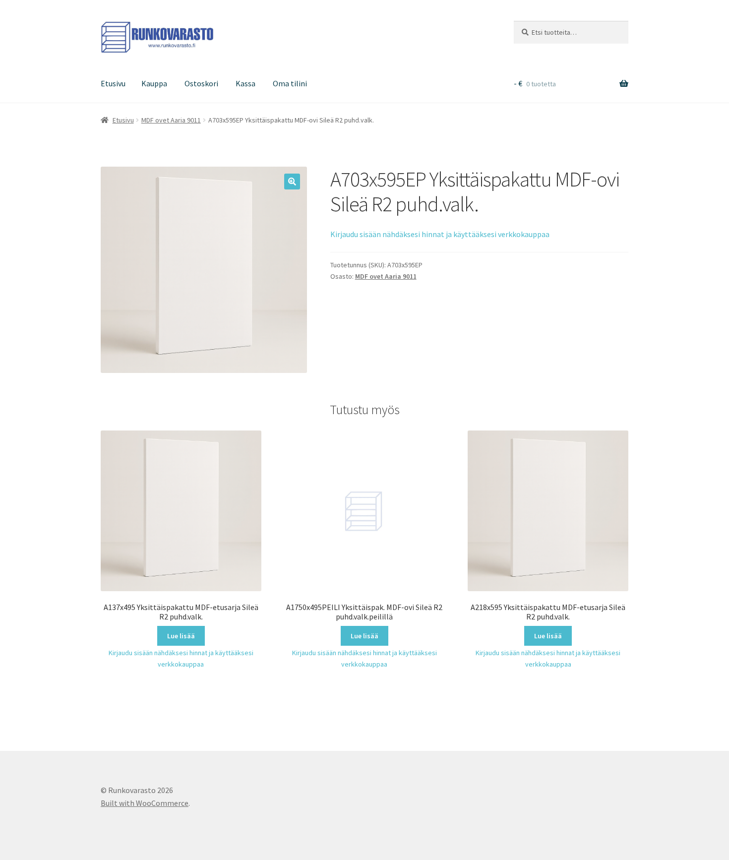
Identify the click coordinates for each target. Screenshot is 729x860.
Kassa (245, 83)
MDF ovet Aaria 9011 (171, 120)
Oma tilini (290, 83)
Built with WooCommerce (144, 803)
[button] (292, 181)
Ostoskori (201, 83)
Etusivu (113, 83)
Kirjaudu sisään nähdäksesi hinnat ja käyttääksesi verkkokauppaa (439, 234)
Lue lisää (181, 635)
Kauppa (154, 83)
